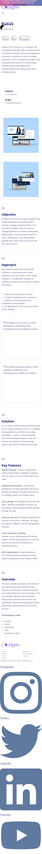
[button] (2, 18)
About (4, 656)
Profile (4, 658)
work (4, 651)
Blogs (4, 653)
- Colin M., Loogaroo (19, 5)
